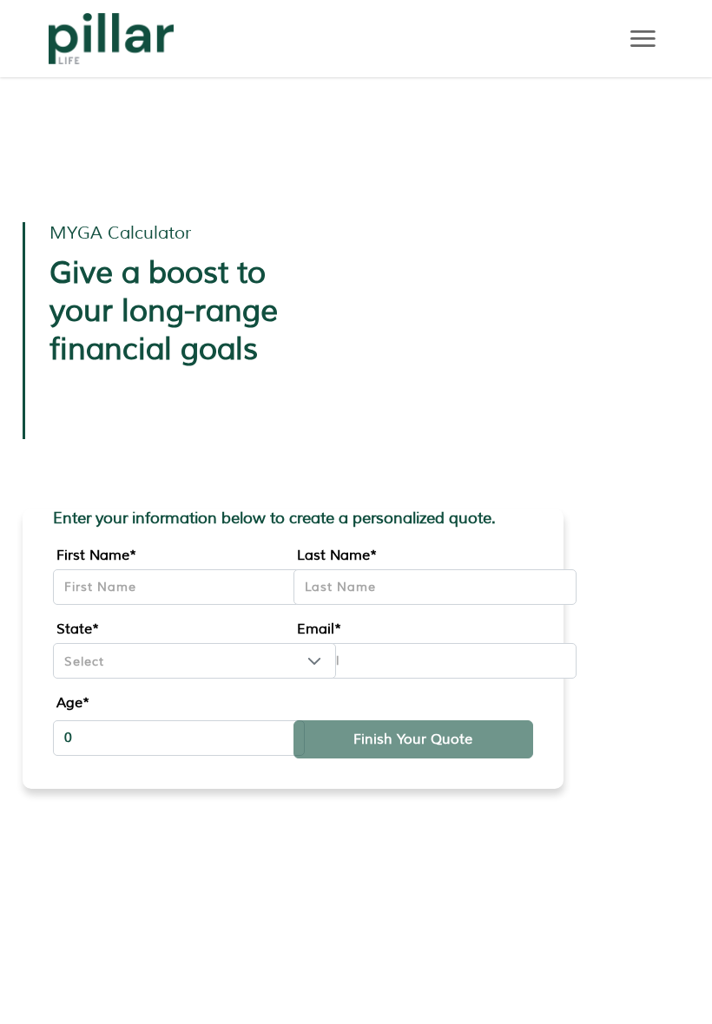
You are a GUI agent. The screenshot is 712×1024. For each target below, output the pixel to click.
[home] (111, 38)
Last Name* (337, 555)
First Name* (96, 555)
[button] (314, 661)
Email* (319, 629)
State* (77, 629)
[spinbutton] (179, 738)
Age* (72, 703)
